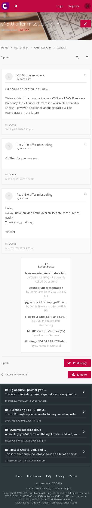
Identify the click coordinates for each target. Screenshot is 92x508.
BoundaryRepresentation (46, 288)
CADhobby (44, 496)
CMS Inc (24, 30)
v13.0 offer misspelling (26, 23)
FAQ (48, 476)
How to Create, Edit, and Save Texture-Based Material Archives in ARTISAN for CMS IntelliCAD (46, 317)
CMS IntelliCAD (42, 47)
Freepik (44, 502)
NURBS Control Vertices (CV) (46, 331)
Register (73, 6)
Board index (21, 47)
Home (4, 47)
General (61, 47)
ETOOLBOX (11, 496)
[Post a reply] (85, 23)
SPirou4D (25, 148)
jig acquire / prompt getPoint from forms (46, 302)
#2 (85, 144)
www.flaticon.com (66, 502)
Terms (73, 476)
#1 (85, 74)
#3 (85, 194)
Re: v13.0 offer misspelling (34, 145)
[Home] (5, 6)
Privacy (60, 476)
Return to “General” (16, 374)
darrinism (25, 78)
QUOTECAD (26, 496)
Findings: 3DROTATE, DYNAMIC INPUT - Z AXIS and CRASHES (46, 341)
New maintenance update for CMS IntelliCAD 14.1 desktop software (46, 273)
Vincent (24, 198)
